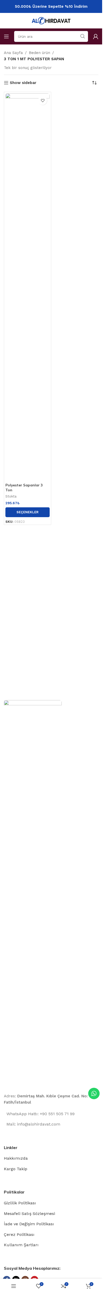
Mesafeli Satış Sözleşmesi (29, 1213)
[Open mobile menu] (6, 36)
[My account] (96, 36)
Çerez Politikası (19, 1234)
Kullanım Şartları (21, 1244)
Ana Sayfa (13, 52)
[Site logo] (51, 20)
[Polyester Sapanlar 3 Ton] (27, 287)
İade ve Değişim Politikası (29, 1223)
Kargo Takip (15, 1168)
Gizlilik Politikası (20, 1202)
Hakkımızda (16, 1158)
